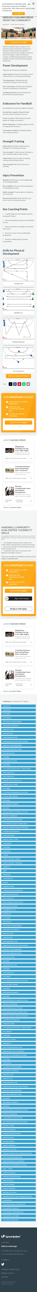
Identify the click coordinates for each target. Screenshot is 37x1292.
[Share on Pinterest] (19, 384)
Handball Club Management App (14, 1251)
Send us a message (9, 1246)
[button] (18, 609)
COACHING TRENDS (15, 507)
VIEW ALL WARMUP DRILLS (18, 376)
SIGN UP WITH (18, 422)
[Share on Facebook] (15, 384)
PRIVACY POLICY (7, 1273)
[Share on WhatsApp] (24, 384)
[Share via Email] (28, 384)
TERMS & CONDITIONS (10, 1269)
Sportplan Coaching (17, 24)
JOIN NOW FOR (18, 42)
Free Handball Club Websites (13, 1254)
